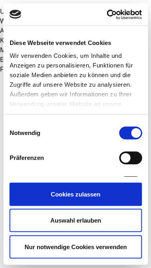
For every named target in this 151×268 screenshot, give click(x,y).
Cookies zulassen (75, 193)
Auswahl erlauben (75, 220)
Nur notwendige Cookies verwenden (76, 246)
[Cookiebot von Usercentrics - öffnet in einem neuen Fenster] (107, 14)
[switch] (130, 157)
